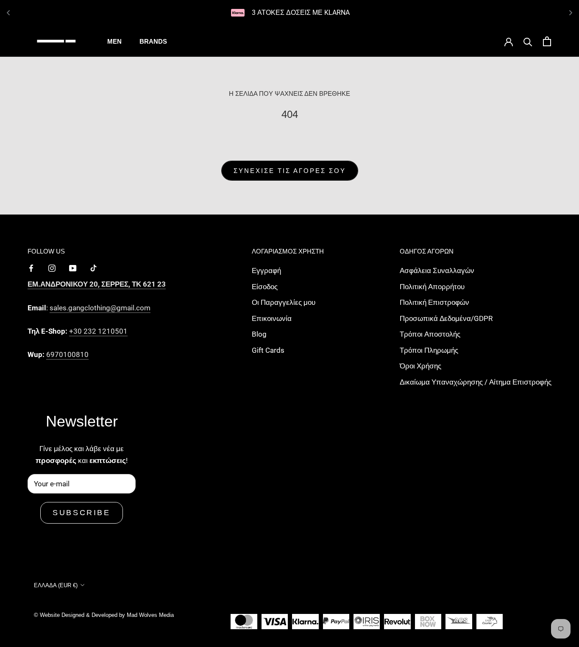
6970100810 (67, 354)
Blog (259, 334)
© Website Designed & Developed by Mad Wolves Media (104, 615)
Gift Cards (268, 350)
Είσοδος (265, 286)
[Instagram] (52, 267)
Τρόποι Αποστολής (430, 334)
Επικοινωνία (272, 318)
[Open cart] (547, 41)
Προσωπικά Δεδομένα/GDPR (446, 318)
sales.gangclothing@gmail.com (100, 308)
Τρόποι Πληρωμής (429, 350)
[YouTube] (72, 267)
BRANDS (153, 41)
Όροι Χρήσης (420, 366)
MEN (114, 41)
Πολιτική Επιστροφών (434, 302)
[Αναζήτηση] (527, 41)
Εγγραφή (266, 270)
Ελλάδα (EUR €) (56, 585)
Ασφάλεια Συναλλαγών (437, 270)
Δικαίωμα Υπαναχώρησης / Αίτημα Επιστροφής (475, 382)
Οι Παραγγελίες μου (283, 302)
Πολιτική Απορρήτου (432, 286)
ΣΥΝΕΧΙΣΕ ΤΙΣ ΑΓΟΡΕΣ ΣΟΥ (290, 170)
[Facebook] (31, 267)
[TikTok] (93, 267)
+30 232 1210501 (98, 331)
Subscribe (81, 512)
